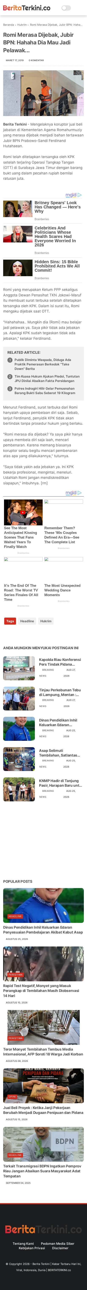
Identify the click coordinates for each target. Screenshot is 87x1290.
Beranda (8, 24)
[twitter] (15, 634)
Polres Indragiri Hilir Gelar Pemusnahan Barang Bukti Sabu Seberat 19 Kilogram (45, 390)
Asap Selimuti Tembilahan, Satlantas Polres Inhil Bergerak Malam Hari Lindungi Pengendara (58, 753)
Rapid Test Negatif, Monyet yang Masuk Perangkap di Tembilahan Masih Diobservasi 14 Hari (41, 991)
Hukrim (22, 24)
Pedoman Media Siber (57, 1244)
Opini (12, 1096)
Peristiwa (16, 974)
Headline (27, 621)
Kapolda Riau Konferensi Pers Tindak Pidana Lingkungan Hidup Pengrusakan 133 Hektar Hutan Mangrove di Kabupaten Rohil (60, 662)
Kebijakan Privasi (32, 1248)
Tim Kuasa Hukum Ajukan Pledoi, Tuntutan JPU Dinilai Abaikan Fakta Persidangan (47, 378)
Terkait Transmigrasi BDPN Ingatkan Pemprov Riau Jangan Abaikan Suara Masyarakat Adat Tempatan (42, 1171)
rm (44, 483)
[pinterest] (32, 634)
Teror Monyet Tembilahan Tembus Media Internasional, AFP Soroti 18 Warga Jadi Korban (43, 1052)
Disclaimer (60, 1248)
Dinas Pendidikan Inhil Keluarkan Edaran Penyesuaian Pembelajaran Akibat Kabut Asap (58, 722)
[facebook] (7, 634)
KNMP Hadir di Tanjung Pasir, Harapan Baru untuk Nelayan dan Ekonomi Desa (61, 783)
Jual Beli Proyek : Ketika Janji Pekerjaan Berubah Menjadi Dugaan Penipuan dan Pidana (43, 1110)
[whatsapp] (23, 634)
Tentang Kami (23, 1244)
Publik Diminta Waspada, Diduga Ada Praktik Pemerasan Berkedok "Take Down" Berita (43, 364)
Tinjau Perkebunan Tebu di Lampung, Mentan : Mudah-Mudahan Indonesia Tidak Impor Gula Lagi (60, 692)
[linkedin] (40, 634)
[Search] (75, 8)
